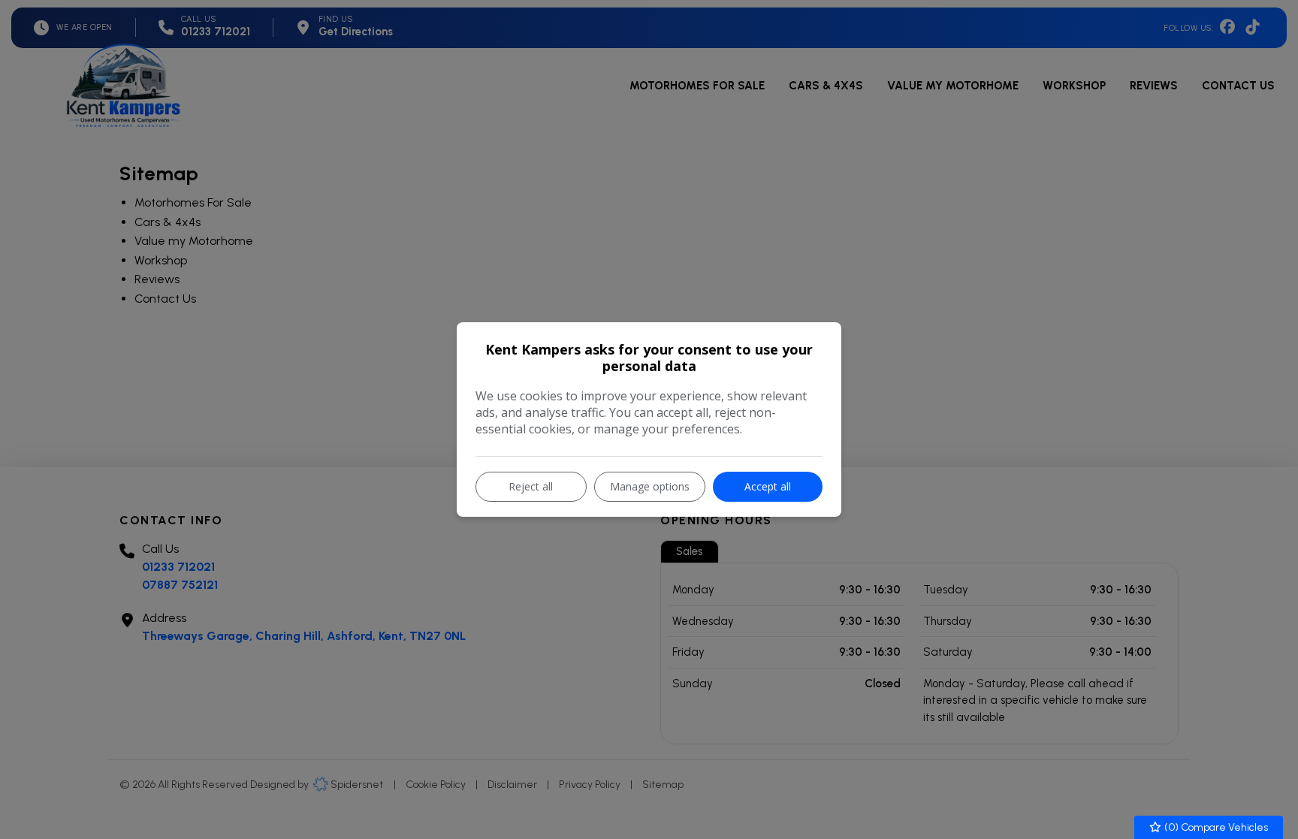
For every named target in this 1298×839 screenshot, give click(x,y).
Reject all (531, 486)
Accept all (767, 486)
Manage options (650, 486)
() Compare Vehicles (1215, 827)
